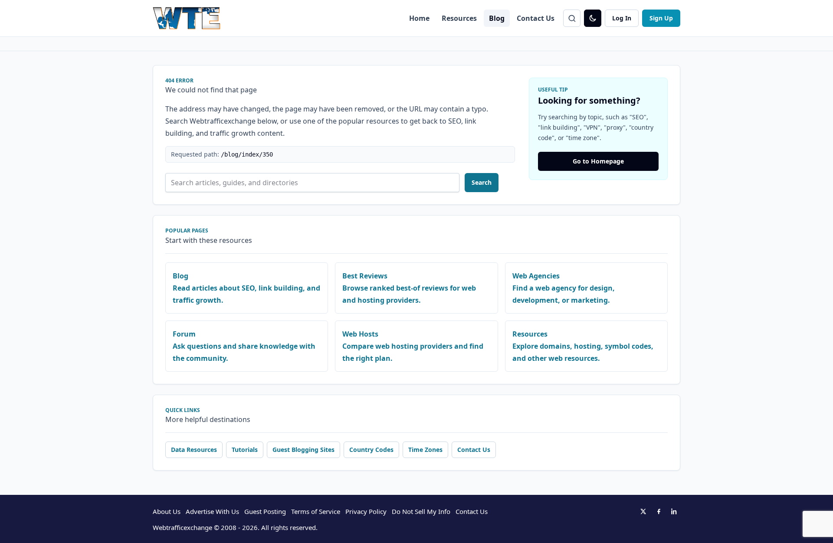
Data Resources (194, 449)
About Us (166, 511)
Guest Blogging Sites (303, 449)
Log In (621, 18)
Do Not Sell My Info (421, 511)
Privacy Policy (366, 511)
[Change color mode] (592, 18)
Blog (497, 18)
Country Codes (371, 449)
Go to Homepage (598, 161)
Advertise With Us (212, 511)
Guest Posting (265, 511)
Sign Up (661, 18)
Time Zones (425, 449)
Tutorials (245, 449)
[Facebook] (659, 511)
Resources (459, 18)
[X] (643, 511)
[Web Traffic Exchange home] (186, 18)
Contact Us (535, 18)
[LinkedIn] (674, 511)
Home (419, 18)
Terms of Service (315, 511)
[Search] (571, 18)
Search (482, 182)
